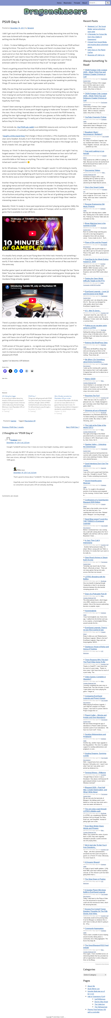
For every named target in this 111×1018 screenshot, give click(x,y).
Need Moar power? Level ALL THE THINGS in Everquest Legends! (95, 521)
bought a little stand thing (14, 135)
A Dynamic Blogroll (92, 862)
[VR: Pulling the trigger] (15, 403)
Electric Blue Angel (101, 1001)
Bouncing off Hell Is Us (96, 55)
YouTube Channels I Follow (95, 117)
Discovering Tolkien (92, 170)
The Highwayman (101, 1007)
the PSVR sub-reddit (25, 127)
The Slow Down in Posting (95, 879)
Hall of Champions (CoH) (96, 996)
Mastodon (68, 3)
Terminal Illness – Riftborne (95, 773)
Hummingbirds (90, 611)
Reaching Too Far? (92, 396)
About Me (91, 986)
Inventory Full (104, 313)
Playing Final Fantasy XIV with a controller (97, 1010)
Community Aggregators (94, 928)
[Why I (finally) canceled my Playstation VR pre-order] (68, 405)
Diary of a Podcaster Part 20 (96, 594)
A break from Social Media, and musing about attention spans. (98, 44)
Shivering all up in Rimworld (96, 410)
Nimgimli (30, 28)
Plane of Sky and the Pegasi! (96, 242)
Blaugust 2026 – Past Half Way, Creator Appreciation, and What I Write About (95, 789)
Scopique (13, 440)
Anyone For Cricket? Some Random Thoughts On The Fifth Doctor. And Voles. (95, 911)
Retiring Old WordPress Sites (96, 343)
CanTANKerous (100, 999)
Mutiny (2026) (90, 379)
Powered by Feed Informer (102, 964)
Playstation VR (29, 421)
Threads (77, 3)
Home (59, 3)
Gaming (13, 421)
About (84, 3)
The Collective (100, 1004)
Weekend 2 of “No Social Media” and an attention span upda (97, 29)
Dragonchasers (55, 12)
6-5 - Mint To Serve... (93, 311)
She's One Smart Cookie (94, 187)
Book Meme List (94, 988)
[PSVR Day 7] (41, 403)
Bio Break (103, 330)
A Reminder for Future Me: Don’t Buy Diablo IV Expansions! (97, 37)
